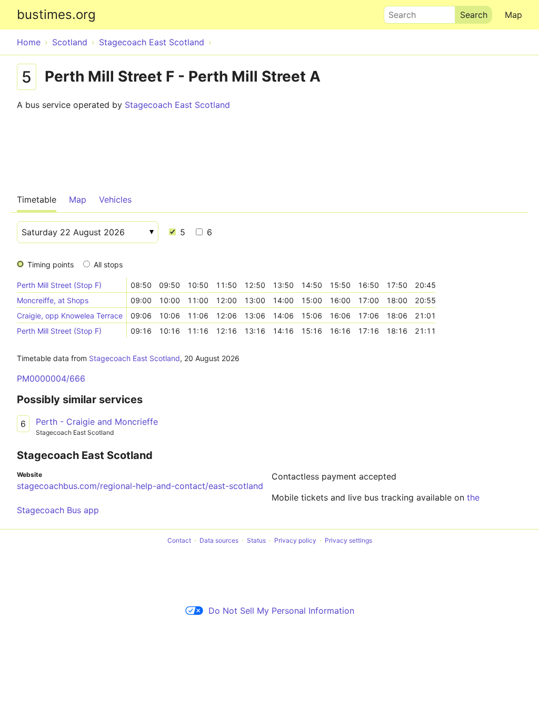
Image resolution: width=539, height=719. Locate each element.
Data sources (218, 540)
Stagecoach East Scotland (177, 104)
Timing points (50, 264)
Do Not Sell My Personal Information (281, 610)
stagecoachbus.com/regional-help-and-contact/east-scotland (140, 486)
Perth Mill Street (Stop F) (59, 285)
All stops (108, 264)
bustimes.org (56, 14)
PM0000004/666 (51, 378)
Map (513, 14)
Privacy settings (348, 540)
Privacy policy (295, 540)
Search (397, 12)
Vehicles (115, 199)
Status (256, 540)
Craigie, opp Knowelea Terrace (70, 315)
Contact (179, 540)
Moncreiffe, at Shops (52, 300)
